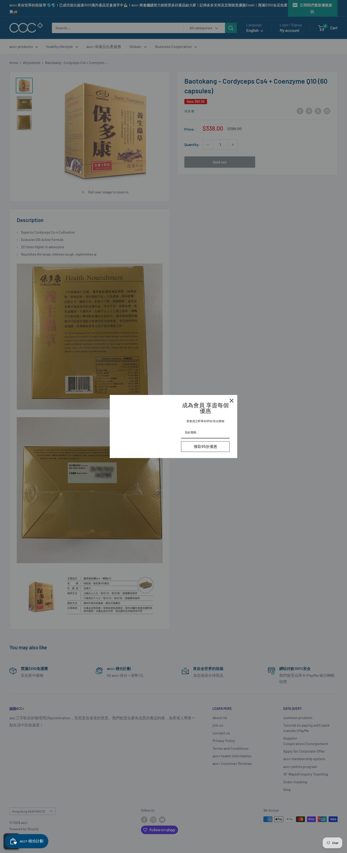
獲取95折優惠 (205, 446)
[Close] (231, 400)
